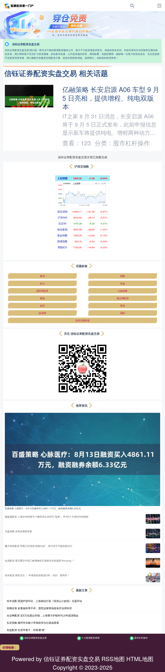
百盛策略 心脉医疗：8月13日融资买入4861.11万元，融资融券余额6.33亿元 (43, 508)
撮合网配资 (123, 298)
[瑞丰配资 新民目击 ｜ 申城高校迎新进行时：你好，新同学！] (153, 577)
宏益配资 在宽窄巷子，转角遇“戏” (26, 630)
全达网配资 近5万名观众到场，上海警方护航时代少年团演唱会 (42, 615)
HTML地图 (139, 658)
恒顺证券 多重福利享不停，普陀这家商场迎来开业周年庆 (39, 608)
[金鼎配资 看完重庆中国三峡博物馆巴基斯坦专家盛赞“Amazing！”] (153, 563)
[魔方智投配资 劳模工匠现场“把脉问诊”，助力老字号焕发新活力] (153, 548)
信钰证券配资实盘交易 (35, 637)
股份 (122, 305)
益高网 (42, 313)
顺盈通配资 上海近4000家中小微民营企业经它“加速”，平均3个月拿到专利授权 (46, 516)
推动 (42, 276)
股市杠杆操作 (141, 637)
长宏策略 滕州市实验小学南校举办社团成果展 (33, 623)
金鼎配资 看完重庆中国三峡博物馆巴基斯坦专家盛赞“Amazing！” (39, 560)
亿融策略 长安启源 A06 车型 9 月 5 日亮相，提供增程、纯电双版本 (110, 97)
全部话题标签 (82, 320)
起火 (42, 283)
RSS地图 (113, 658)
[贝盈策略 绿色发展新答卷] (153, 533)
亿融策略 (122, 290)
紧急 (42, 298)
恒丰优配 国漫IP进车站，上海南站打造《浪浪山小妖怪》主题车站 (44, 601)
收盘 (122, 283)
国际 (122, 313)
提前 (42, 305)
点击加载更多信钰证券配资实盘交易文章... (82, 157)
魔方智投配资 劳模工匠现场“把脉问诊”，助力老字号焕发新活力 (38, 546)
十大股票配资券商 (91, 637)
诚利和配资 (42, 290)
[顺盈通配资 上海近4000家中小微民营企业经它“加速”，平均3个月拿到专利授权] (153, 519)
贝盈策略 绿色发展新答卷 (18, 531)
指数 (122, 276)
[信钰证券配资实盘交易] (19, 5)
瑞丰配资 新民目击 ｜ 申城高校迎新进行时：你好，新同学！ (37, 575)
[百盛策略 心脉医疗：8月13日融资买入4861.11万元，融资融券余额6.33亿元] (82, 459)
